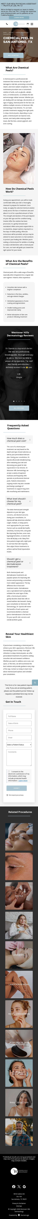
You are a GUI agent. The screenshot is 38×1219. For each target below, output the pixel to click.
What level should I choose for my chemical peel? (16, 501)
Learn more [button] (22, 780)
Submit (17, 788)
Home (5, 32)
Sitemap (19, 1206)
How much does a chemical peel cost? (16, 439)
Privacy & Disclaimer (19, 1203)
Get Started (13, 55)
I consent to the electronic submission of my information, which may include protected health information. (18, 776)
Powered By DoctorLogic (19, 1215)
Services (11, 32)
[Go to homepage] (19, 24)
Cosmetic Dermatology (21, 32)
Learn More (19, 17)
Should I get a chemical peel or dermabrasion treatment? (15, 563)
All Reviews (19, 408)
